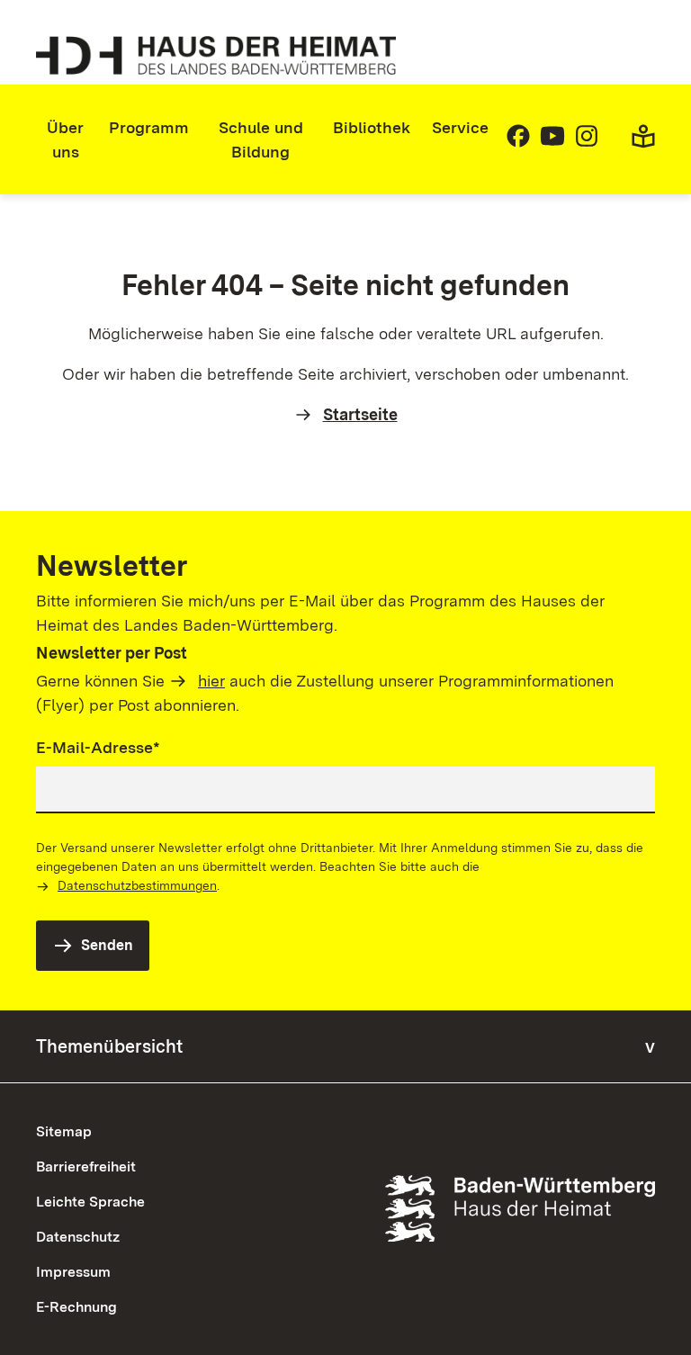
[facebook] (518, 143)
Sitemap (64, 1131)
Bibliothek (371, 127)
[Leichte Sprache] (643, 143)
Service (460, 127)
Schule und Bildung (261, 139)
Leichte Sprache (90, 1201)
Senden (107, 945)
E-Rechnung (76, 1306)
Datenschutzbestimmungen (137, 885)
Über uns (65, 139)
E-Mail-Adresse (98, 747)
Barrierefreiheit (86, 1166)
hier (211, 680)
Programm (149, 127)
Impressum (73, 1271)
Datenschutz (78, 1236)
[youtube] (552, 143)
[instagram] (587, 143)
